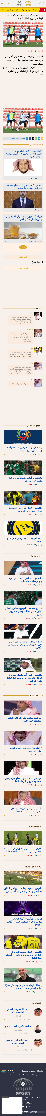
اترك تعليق (23, 257)
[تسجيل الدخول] (44, 3)
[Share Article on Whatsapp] (36, 138)
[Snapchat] (42, 138)
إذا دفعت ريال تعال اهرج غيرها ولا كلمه (20, 384)
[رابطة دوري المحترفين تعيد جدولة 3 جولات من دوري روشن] (23, 437)
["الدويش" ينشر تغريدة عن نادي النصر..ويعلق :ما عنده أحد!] (23, 798)
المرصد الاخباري (35, 144)
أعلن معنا (22, 1075)
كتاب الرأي (36, 1003)
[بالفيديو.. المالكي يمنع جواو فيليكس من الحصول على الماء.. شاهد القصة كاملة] (23, 838)
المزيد (23, 247)
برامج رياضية (36, 556)
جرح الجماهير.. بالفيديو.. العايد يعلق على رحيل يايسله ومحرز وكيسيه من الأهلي (24, 644)
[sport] (19, 3)
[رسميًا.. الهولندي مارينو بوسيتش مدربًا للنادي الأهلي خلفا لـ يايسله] (23, 975)
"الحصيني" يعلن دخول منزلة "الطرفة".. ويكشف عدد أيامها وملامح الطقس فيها (24, 153)
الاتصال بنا (30, 1075)
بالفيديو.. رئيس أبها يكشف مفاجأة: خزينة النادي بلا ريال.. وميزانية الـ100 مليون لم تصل (24, 678)
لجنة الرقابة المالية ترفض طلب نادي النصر (24, 540)
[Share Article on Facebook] (30, 138)
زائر (32, 313)
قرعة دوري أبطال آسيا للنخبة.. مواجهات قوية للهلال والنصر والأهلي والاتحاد (24, 921)
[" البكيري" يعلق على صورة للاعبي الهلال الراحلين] (23, 738)
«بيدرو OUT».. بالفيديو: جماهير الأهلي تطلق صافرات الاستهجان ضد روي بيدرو (23, 611)
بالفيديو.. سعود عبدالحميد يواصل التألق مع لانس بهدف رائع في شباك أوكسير (23, 890)
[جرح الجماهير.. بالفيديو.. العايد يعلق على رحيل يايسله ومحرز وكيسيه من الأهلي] (23, 631)
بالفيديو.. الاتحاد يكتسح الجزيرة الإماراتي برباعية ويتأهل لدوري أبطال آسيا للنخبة (24, 955)
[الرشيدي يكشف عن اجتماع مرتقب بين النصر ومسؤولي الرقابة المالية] (23, 768)
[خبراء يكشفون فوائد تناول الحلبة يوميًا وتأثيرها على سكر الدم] (23, 230)
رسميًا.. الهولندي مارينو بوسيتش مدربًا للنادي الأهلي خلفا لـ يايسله (23, 986)
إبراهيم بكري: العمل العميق (17, 1026)
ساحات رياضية (35, 695)
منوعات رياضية (35, 826)
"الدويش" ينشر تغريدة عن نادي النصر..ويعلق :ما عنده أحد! (26, 810)
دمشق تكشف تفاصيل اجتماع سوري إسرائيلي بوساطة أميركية (24, 186)
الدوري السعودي (34, 425)
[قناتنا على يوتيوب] (23, 1106)
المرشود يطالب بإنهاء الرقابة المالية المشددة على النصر (24, 719)
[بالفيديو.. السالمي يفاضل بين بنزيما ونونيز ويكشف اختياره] (23, 568)
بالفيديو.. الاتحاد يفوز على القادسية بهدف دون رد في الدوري (25, 509)
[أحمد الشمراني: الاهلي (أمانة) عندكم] (38, 1012)
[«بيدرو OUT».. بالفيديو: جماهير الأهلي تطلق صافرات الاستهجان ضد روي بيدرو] (23, 598)
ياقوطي (30, 363)
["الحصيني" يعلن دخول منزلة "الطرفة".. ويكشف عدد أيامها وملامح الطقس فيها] (23, 167)
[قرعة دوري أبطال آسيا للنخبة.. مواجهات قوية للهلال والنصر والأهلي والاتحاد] (23, 908)
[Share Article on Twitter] (33, 138)
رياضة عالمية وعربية (33, 866)
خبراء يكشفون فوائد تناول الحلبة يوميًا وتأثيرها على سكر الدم (23, 218)
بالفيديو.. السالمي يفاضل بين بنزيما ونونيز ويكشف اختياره (25, 579)
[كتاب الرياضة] (40, 3)
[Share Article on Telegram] (39, 138)
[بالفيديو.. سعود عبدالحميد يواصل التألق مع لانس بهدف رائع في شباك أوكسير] (23, 878)
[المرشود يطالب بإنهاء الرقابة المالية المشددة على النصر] (23, 708)
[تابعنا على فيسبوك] (26, 1106)
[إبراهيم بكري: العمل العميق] (38, 1029)
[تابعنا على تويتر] (30, 1107)
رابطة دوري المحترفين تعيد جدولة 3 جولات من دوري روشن (24, 449)
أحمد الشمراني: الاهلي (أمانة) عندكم (18, 1011)
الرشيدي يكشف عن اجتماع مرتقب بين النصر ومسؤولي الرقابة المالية (23, 780)
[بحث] (7, 4)
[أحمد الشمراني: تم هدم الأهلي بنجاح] (38, 1043)
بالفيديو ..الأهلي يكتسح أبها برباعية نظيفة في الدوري (25, 479)
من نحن (38, 1075)
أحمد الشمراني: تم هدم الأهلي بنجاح (18, 1041)
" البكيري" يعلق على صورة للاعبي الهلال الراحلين (25, 749)
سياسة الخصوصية (11, 1075)
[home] (28, 3)
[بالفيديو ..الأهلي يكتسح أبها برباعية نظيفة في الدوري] (23, 467)
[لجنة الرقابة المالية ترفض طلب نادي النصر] (23, 528)
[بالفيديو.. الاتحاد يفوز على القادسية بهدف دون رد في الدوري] (23, 498)
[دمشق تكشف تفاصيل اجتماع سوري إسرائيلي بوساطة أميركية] (23, 199)
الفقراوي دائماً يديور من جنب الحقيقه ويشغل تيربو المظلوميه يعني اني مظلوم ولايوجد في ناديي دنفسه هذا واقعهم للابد (20, 354)
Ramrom (30, 329)
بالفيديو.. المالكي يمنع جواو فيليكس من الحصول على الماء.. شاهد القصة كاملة (23, 850)
